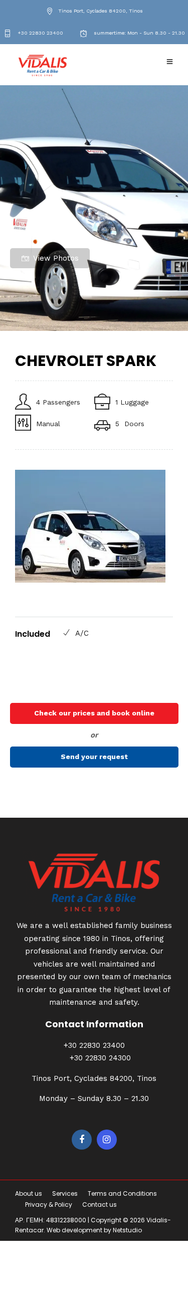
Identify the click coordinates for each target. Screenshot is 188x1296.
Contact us (99, 1204)
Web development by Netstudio (94, 1230)
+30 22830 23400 (39, 33)
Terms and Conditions (122, 1193)
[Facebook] (82, 1140)
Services (65, 1193)
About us (28, 1193)
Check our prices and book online (94, 713)
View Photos (56, 258)
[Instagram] (107, 1140)
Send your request (94, 757)
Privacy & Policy (48, 1204)
